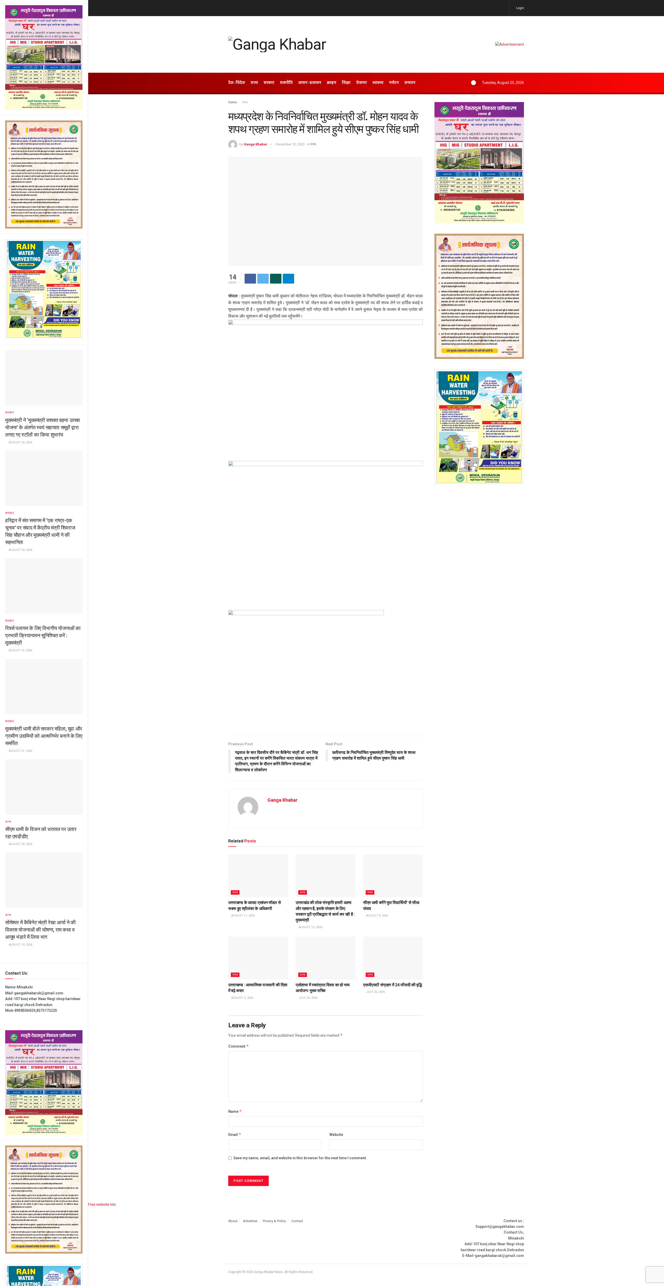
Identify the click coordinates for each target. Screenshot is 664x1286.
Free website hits (102, 1204)
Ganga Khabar (255, 144)
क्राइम (331, 82)
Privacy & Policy (274, 1221)
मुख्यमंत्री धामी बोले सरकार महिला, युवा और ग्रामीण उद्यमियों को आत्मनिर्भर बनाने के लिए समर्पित (43, 736)
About (233, 1221)
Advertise (250, 1221)
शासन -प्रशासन (309, 82)
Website (336, 1135)
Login (519, 8)
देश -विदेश (236, 82)
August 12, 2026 (310, 927)
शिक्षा (346, 82)
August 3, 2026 (242, 998)
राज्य (254, 82)
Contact (297, 1221)
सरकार (9, 412)
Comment (238, 1046)
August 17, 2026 (243, 915)
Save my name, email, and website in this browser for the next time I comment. (300, 1158)
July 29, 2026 (307, 998)
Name (235, 1111)
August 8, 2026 (376, 915)
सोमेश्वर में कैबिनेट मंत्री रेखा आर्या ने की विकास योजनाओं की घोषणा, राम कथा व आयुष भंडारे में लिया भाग (40, 929)
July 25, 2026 (375, 992)
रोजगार (361, 82)
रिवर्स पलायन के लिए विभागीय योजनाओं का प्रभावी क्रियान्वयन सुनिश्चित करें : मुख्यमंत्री (43, 635)
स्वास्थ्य (377, 82)
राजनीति (286, 82)
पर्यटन (394, 82)
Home (232, 102)
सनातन (409, 82)
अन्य (8, 821)
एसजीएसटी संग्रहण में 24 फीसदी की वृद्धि (392, 984)
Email (234, 1134)
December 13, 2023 (290, 144)
